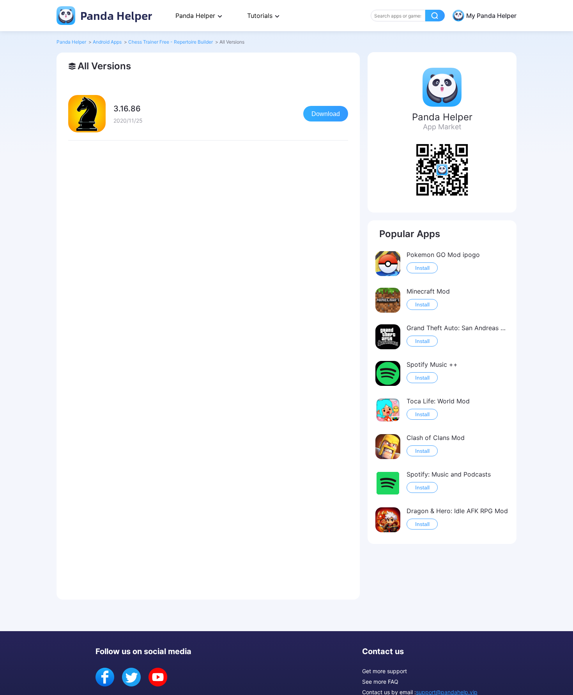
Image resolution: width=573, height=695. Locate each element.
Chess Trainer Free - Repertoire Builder (170, 42)
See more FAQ (380, 681)
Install (422, 268)
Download (325, 114)
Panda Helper (115, 15)
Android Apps (107, 42)
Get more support (384, 671)
